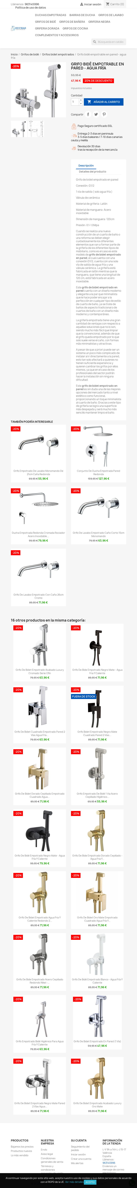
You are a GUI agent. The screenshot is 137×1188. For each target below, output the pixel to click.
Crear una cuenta (81, 1158)
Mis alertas (77, 1163)
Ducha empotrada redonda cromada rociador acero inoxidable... (38, 534)
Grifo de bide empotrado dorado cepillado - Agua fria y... (97, 857)
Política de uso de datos (30, 7)
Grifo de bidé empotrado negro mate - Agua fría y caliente (40, 857)
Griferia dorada (47, 28)
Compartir (88, 114)
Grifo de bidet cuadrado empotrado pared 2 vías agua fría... (40, 733)
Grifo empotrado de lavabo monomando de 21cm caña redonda (38, 472)
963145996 (32, 4)
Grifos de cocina (75, 28)
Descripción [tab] (86, 165)
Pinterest (104, 114)
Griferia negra (99, 22)
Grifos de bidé (45, 22)
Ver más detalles (74, 1181)
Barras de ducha (82, 15)
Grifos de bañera (72, 22)
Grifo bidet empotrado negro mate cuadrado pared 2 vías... (97, 733)
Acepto (90, 1182)
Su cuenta (79, 1140)
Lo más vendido (19, 1155)
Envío (44, 1149)
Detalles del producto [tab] (92, 171)
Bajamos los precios (22, 1146)
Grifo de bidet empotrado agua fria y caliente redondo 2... (40, 919)
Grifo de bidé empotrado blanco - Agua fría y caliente (97, 981)
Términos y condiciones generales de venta (52, 1170)
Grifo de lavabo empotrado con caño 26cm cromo (38, 596)
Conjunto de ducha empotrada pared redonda (98, 472)
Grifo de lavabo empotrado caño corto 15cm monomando (98, 534)
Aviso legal (47, 1154)
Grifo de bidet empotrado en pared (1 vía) (97, 1041)
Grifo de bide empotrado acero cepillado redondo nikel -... (39, 981)
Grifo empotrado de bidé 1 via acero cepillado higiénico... (97, 795)
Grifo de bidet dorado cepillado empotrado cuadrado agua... (39, 795)
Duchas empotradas (50, 15)
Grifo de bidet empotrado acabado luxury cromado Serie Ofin (40, 671)
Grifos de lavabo (111, 15)
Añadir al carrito (103, 102)
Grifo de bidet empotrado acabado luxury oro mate (97, 1105)
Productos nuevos (21, 1151)
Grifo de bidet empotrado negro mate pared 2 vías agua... (39, 1105)
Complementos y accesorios (57, 35)
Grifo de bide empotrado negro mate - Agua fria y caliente (97, 671)
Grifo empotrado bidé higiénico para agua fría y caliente (39, 1043)
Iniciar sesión (78, 1154)
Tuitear (96, 114)
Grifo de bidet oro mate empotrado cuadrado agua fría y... (97, 919)
